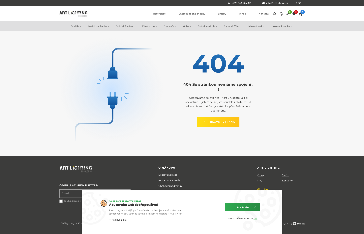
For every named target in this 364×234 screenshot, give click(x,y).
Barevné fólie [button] (231, 26)
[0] (300, 14)
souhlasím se (71, 201)
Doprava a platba (167, 174)
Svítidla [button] (75, 26)
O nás (242, 14)
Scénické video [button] (124, 26)
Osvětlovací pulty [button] (97, 26)
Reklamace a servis (169, 180)
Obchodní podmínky (170, 186)
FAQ (259, 180)
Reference (159, 14)
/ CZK (299, 3)
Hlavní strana (222, 121)
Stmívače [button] (169, 26)
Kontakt (264, 14)
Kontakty (287, 180)
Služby (222, 14)
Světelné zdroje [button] (206, 26)
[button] (281, 14)
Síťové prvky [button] (148, 26)
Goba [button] (186, 26)
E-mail (65, 193)
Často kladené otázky (192, 14)
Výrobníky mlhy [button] (281, 26)
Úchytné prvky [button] (256, 26)
